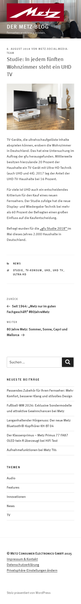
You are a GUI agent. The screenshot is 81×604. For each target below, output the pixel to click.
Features (13, 487)
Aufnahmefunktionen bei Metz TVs (31, 450)
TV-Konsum (34, 270)
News (17, 264)
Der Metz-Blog (28, 27)
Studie (18, 270)
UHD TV (58, 270)
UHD (48, 270)
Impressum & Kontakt (22, 559)
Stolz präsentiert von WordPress (29, 593)
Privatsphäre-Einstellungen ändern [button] (32, 570)
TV (8, 515)
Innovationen (16, 497)
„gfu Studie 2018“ (54, 228)
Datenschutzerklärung (23, 565)
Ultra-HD (20, 274)
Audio (11, 478)
